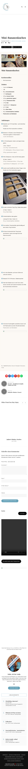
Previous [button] (22, 402)
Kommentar (4, 465)
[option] (14, 424)
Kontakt (23, 754)
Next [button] (25, 402)
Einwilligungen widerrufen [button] (14, 760)
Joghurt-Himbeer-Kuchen (14, 439)
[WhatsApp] (21, 376)
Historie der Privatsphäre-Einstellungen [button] (14, 758)
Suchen (3, 511)
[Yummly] (18, 376)
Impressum (5, 754)
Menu (25, 7)
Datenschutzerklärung (14, 754)
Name (2, 478)
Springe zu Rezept (7, 47)
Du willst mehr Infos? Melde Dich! (11, 561)
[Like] (6, 376)
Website (3, 493)
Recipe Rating (4, 461)
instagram (14, 684)
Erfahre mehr (14, 688)
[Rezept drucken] (21, 56)
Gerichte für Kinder (16, 41)
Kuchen (24, 41)
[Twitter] (12, 376)
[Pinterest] (15, 376)
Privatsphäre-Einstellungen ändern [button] (14, 756)
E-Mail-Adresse (5, 485)
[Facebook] (9, 376)
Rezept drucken (17, 47)
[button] (24, 56)
